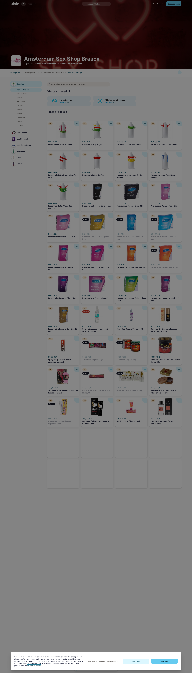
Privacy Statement (34, 666)
